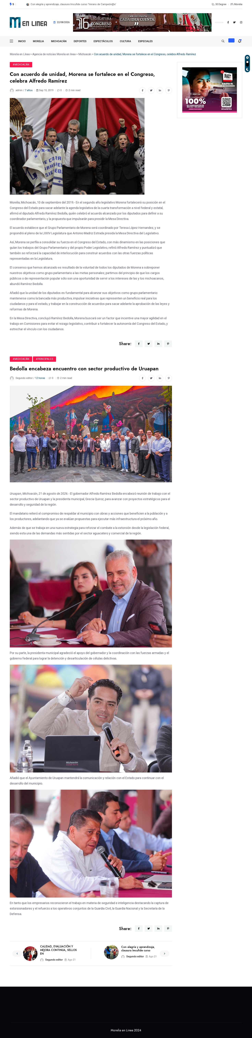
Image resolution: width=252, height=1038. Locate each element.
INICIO (22, 41)
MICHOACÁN (59, 41)
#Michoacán (21, 64)
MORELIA (38, 41)
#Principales (44, 359)
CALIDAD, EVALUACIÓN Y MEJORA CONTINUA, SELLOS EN (58, 950)
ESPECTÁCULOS (103, 41)
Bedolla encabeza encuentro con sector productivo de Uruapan (66, 4)
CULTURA (125, 41)
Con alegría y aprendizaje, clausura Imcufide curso (138, 949)
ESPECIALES (145, 41)
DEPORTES (80, 41)
